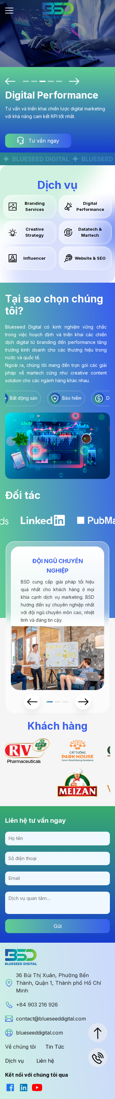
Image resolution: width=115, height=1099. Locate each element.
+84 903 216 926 (37, 1004)
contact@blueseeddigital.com (51, 1018)
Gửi (58, 926)
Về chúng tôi (20, 1046)
